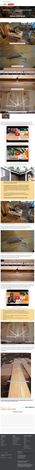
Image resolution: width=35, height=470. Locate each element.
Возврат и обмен (4, 444)
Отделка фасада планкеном (10, 185)
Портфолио (3, 440)
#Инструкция (12, 16)
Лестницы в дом (15, 442)
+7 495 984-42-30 (22, 455)
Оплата (2, 443)
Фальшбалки (14, 443)
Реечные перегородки (16, 444)
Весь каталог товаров (28, 448)
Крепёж (25, 442)
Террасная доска (27, 445)
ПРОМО (31, 179)
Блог (2, 439)
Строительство (15, 440)
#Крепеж (18, 16)
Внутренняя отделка (16, 438)
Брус (25, 437)
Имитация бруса (27, 440)
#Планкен (23, 16)
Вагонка (25, 438)
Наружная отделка (15, 439)
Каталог (11, 4)
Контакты (8, 1)
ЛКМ (24, 443)
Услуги (2, 438)
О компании (3, 437)
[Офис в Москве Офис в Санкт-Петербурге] (26, 454)
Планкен (25, 444)
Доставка (2, 442)
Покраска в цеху (15, 437)
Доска (25, 439)
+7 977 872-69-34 (21, 456)
